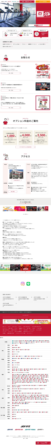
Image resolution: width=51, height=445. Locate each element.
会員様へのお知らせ (6, 44)
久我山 (22, 380)
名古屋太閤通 (15, 388)
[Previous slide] (2, 14)
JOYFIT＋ (20, 326)
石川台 (14, 378)
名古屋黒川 (32, 388)
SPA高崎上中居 (15, 367)
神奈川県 (8, 386)
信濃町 (31, 379)
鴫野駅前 (32, 396)
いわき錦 (40, 356)
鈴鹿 (14, 390)
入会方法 (33, 328)
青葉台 (19, 386)
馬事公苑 (24, 379)
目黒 (25, 378)
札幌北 (31, 340)
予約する (20, 329)
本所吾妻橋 (15, 377)
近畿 (2, 398)
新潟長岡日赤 (15, 358)
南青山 (37, 374)
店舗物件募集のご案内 (10, 333)
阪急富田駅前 (38, 399)
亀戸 (30, 377)
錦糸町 (19, 377)
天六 (14, 395)
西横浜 (46, 385)
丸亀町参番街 (15, 409)
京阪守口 (47, 399)
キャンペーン (5, 328)
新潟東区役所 (24, 358)
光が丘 (44, 380)
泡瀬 (14, 418)
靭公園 (22, 397)
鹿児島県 (8, 416)
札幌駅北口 (33, 341)
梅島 (44, 375)
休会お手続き (26, 329)
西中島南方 (43, 395)
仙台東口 (22, 349)
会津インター (22, 356)
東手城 (14, 407)
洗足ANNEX (19, 378)
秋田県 (9, 351)
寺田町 (14, 397)
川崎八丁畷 (21, 385)
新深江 (36, 396)
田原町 (43, 374)
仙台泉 (14, 349)
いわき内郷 (36, 356)
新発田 (33, 358)
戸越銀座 (43, 377)
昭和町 (18, 397)
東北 (2, 350)
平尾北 (19, 412)
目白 (40, 379)
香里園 (14, 400)
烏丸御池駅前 (25, 393)
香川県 (9, 409)
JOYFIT (9, 326)
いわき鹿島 (31, 356)
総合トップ (4, 326)
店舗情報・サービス (32, 44)
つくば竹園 (15, 362)
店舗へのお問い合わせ (7, 46)
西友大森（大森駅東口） (37, 377)
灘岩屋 (27, 402)
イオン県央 (37, 358)
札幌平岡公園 (36, 340)
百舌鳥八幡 (23, 400)
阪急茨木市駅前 (27, 399)
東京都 (9, 378)
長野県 (9, 360)
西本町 (25, 397)
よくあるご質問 (41, 44)
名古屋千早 (27, 388)
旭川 (49, 341)
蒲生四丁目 (27, 396)
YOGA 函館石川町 (16, 341)
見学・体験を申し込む (27, 1)
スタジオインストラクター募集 (20, 333)
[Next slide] (49, 14)
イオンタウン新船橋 (25, 372)
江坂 (22, 399)
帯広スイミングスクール (30, 343)
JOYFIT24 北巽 (8, 305)
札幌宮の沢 (38, 341)
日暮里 (35, 375)
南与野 (40, 369)
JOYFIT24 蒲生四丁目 (23, 299)
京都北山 (19, 393)
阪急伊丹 (27, 403)
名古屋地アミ (38, 388)
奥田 (14, 405)
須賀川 (14, 356)
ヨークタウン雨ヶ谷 (16, 364)
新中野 (47, 379)
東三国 (21, 395)
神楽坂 (43, 379)
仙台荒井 (18, 349)
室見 (47, 412)
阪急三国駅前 (34, 395)
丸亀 (28, 409)
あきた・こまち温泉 (16, 351)
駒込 (28, 380)
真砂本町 (14, 416)
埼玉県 (9, 369)
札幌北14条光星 (44, 341)
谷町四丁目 (40, 396)
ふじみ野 (18, 370)
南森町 (17, 395)
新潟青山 (29, 358)
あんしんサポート (29, 333)
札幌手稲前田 (42, 340)
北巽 (48, 396)
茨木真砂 (32, 399)
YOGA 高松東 (21, 409)
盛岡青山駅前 (15, 347)
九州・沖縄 (3, 415)
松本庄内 (14, 360)
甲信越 (2, 359)
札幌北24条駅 (22, 340)
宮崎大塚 (14, 414)
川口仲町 (18, 369)
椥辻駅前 (29, 393)
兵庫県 (9, 402)
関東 (2, 374)
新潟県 (9, 358)
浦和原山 (36, 369)
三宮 (14, 402)
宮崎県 (9, 414)
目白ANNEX (36, 379)
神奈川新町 (15, 386)
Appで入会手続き (43, 1)
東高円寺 (14, 380)
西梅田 (33, 397)
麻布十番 (14, 374)
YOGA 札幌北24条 (16, 340)
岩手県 (9, 347)
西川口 (22, 369)
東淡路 (14, 396)
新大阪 (39, 395)
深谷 (28, 370)
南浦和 (28, 369)
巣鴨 (25, 380)
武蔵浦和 (32, 369)
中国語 (27, 438)
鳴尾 (23, 403)
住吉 (40, 412)
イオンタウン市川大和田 (17, 372)
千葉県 (9, 372)
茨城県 (9, 362)
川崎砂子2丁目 (15, 385)
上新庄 (47, 395)
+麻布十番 (25, 374)
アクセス (23, 44)
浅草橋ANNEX (15, 375)
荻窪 (18, 380)
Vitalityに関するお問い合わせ (36, 326)
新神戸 (17, 402)
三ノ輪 (38, 375)
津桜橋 (17, 390)
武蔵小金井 (25, 382)
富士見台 (40, 380)
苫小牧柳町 (28, 341)
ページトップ (25, 315)
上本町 (45, 396)
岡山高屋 (17, 405)
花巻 (19, 347)
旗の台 (47, 377)
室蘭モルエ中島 (22, 341)
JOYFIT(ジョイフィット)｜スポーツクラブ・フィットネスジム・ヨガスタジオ (27, 437)
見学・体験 (28, 328)
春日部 (14, 370)
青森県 (9, 345)
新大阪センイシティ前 (26, 395)
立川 (41, 382)
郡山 (17, 356)
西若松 (27, 356)
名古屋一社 (43, 388)
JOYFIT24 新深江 (39, 299)
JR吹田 (19, 399)
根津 (40, 374)
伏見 (33, 393)
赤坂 (33, 374)
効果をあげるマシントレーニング (28, 331)
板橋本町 (31, 380)
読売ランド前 (37, 385)
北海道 (6, 341)
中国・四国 (3, 407)
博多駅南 (30, 412)
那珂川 (26, 412)
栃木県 (9, 364)
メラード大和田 (43, 397)
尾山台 (43, 378)
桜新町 (32, 378)
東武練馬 (35, 380)
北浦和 (14, 369)
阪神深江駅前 (39, 402)
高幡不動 (45, 382)
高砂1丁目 (14, 412)
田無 (29, 382)
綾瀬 (41, 375)
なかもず (18, 400)
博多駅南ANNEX (35, 412)
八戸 (14, 345)
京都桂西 (40, 393)
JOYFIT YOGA (14, 326)
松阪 (20, 390)
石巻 (26, 349)
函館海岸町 (47, 340)
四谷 (28, 379)
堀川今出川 (15, 393)
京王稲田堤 (26, 385)
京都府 (9, 393)
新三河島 (27, 375)
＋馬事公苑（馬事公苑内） (17, 379)
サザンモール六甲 (32, 402)
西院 (36, 393)
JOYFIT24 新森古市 (8, 299)
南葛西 (23, 377)
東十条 (20, 375)
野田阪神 (29, 397)
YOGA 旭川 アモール (16, 343)
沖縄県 (9, 418)
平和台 (48, 380)
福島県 (9, 356)
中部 (2, 389)
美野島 (44, 412)
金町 (47, 375)
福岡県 (9, 412)
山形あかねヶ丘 (15, 353)
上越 (19, 358)
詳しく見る (11, 73)
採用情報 (4, 333)
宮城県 (9, 349)
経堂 (35, 378)
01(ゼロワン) (23, 343)
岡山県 (9, 405)
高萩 (19, 362)
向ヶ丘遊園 (31, 385)
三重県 (9, 390)
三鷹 (14, 382)
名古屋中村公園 (21, 388)
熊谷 (25, 370)
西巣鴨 (24, 375)
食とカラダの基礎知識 (18, 331)
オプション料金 (16, 44)
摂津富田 (43, 399)
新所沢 (22, 370)
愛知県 (9, 388)
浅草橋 (47, 374)
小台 (31, 375)
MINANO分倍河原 (19, 382)
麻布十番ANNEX (20, 374)
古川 (29, 349)
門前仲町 (27, 377)
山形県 (9, 353)
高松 (25, 409)
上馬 (28, 378)
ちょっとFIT (4, 331)
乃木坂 (30, 374)
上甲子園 (19, 403)
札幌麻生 (27, 340)
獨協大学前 (45, 369)
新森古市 (22, 396)
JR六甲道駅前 (22, 402)
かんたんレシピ (10, 331)
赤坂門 (23, 412)
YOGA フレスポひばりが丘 (35, 382)
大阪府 (9, 397)
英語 (23, 438)
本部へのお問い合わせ (26, 326)
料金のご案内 (11, 328)
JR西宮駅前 (15, 403)
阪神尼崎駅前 (44, 402)
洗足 (23, 378)
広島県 (9, 407)
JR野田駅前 (37, 397)
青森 (17, 345)
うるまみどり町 (18, 418)
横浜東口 (41, 385)
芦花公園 (39, 378)
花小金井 (14, 383)
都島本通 (18, 396)
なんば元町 (15, 399)
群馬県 (9, 367)
